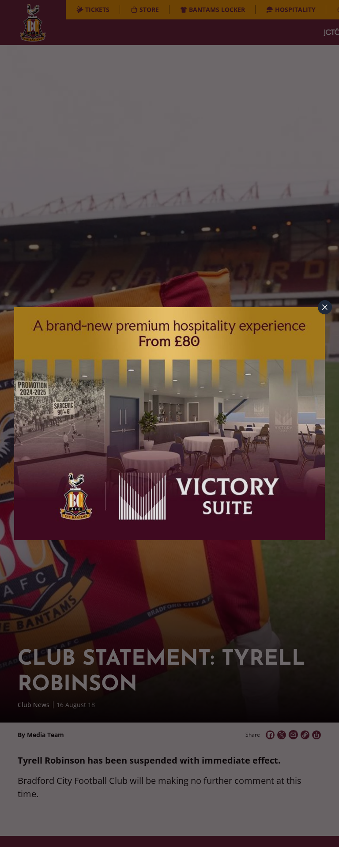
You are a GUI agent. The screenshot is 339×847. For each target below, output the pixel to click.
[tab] (324, 307)
